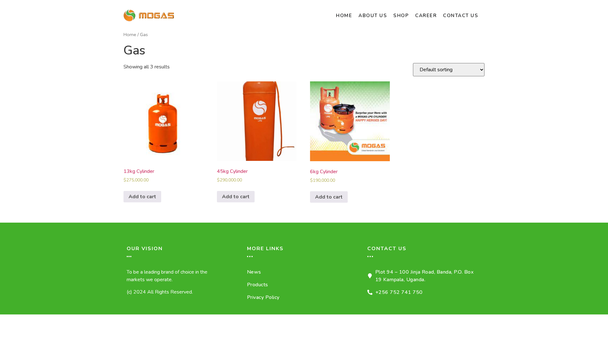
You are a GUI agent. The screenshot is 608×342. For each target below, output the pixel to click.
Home (344, 15)
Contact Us (460, 15)
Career (426, 15)
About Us (372, 15)
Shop (401, 15)
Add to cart (142, 196)
